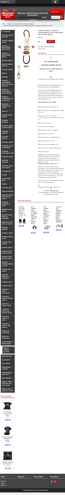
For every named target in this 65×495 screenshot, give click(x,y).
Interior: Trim (6, 282)
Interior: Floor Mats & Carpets (7, 223)
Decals (4, 73)
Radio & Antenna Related (6, 349)
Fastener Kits (6, 171)
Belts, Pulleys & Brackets (47, 46)
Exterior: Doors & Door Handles (7, 126)
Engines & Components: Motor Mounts (7, 91)
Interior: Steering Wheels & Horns (7, 263)
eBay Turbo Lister (54, 190)
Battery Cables (7, 60)
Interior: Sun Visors (6, 270)
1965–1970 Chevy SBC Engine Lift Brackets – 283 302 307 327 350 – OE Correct (22, 212)
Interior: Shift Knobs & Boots (7, 252)
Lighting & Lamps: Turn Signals (6, 325)
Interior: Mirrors (5, 228)
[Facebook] (51, 481)
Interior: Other (7, 233)
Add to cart (51, 41)
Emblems (5, 77)
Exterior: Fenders (5, 132)
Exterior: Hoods (7, 142)
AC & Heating (6, 31)
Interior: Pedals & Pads (7, 237)
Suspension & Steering (6, 368)
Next (33, 47)
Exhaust (4, 111)
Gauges (4, 184)
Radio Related (7, 356)
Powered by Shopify (42, 490)
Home (3, 24)
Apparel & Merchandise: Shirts (6, 55)
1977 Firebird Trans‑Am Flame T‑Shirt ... (7, 413)
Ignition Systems (7, 191)
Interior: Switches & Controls (5, 276)
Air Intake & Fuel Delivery (7, 36)
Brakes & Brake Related (7, 65)
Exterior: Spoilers (5, 161)
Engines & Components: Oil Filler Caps (7, 98)
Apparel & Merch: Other (8, 41)
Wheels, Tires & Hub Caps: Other (7, 389)
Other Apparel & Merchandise (7, 342)
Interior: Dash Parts (7, 210)
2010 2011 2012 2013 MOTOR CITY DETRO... (8, 438)
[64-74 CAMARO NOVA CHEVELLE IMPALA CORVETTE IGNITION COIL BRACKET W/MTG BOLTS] (47, 226)
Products (3, 481)
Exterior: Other (7, 156)
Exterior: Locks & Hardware (7, 146)
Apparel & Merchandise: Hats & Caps (6, 47)
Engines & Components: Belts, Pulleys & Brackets (20, 24)
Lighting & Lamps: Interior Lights (7, 298)
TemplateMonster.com (29, 490)
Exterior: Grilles (5, 137)
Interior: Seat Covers (6, 243)
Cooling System (7, 69)
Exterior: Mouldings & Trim (8, 152)
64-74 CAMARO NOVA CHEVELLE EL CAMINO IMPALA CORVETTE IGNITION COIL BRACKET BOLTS (34, 215)
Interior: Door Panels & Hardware (7, 216)
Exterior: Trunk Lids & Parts (7, 166)
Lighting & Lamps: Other (6, 304)
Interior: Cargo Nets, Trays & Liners (7, 196)
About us (3, 485)
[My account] (55, 2)
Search (3, 483)
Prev (19, 47)
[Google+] (55, 481)
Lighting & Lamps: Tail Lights (5, 318)
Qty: (39, 41)
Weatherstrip (6, 378)
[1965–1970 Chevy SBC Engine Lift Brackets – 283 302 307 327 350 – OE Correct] (22, 219)
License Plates (7, 285)
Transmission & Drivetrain (7, 373)
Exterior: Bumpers (5, 121)
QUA (43, 49)
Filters (4, 175)
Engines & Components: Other (6, 105)
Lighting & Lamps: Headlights (6, 291)
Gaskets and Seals (6, 179)
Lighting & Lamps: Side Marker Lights (7, 311)
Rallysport (6, 360)
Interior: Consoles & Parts (6, 204)
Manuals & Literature (5, 331)
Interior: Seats (7, 247)
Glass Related (7, 187)
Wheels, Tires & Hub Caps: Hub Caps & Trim (7, 383)
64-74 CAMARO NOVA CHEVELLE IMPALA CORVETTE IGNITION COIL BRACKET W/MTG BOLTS (46, 215)
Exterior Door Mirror (7, 115)
